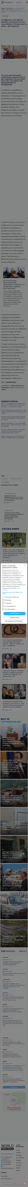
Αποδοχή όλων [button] (14, 613)
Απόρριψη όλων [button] (14, 617)
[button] (14, 593)
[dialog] (14, 593)
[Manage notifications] (24, 1183)
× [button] (24, 565)
